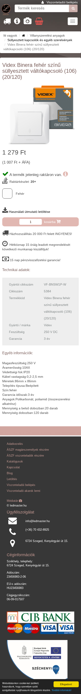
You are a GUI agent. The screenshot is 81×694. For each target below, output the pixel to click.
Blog (10, 473)
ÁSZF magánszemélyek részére (28, 449)
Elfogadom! (66, 684)
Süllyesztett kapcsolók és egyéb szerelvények (39, 40)
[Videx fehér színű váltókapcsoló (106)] (40, 115)
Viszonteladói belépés (62, 2)
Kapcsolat (13, 467)
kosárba (50, 222)
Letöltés (12, 479)
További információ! (62, 690)
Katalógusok (15, 461)
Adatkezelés (15, 443)
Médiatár (13, 500)
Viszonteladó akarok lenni (23, 490)
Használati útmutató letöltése (29, 211)
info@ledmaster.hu (37, 521)
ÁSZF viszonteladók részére (25, 455)
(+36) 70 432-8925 (37, 529)
